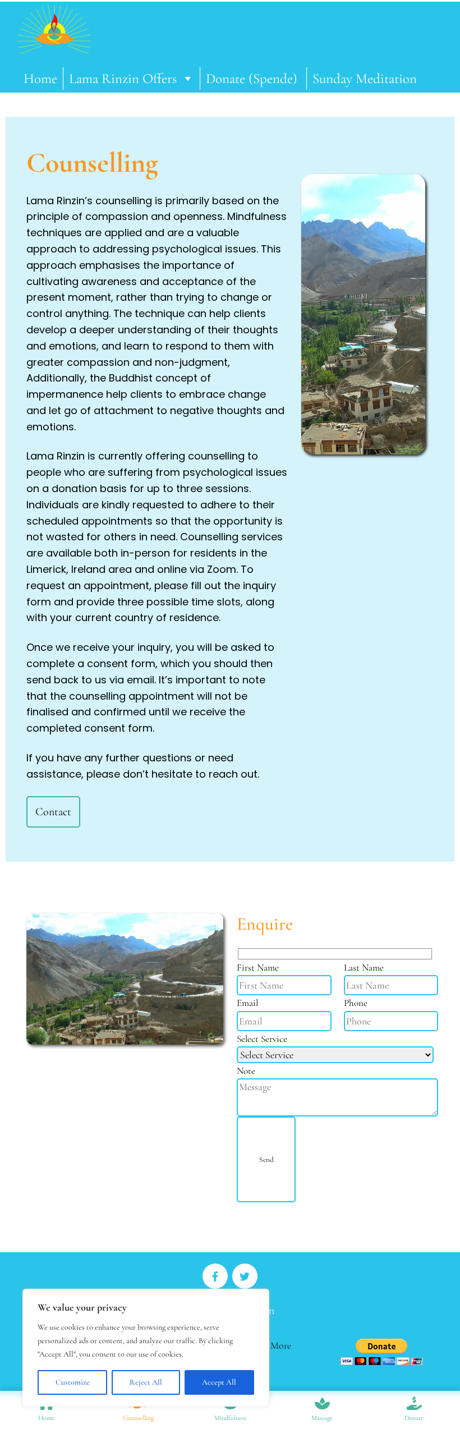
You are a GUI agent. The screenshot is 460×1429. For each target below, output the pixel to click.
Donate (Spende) (253, 78)
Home (40, 78)
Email (247, 1003)
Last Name (364, 967)
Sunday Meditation (364, 78)
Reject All (146, 1382)
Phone (355, 1003)
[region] (145, 1348)
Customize (73, 1382)
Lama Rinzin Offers (123, 78)
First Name (258, 967)
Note (246, 1071)
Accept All (219, 1382)
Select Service (262, 1039)
